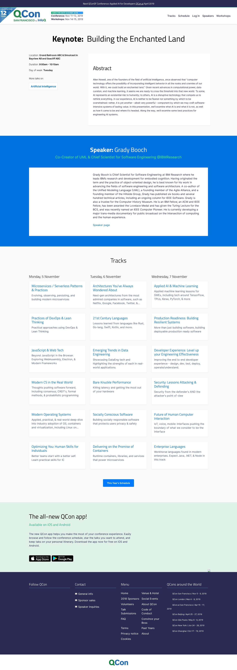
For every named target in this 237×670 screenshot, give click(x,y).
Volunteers (127, 604)
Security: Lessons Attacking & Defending (175, 384)
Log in (196, 15)
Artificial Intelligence (43, 86)
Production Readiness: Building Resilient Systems (176, 320)
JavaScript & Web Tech (48, 350)
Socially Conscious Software (113, 414)
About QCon (149, 604)
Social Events (150, 598)
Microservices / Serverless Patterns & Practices (57, 288)
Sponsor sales (86, 600)
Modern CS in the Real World (52, 382)
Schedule (184, 15)
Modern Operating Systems (51, 414)
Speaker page (101, 225)
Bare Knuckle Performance (112, 382)
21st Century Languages (110, 318)
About (145, 633)
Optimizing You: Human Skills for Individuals (55, 449)
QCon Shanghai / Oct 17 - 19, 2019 (187, 631)
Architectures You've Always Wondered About (113, 288)
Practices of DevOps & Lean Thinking (51, 320)
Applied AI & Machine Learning (176, 286)
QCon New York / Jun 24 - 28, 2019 (188, 625)
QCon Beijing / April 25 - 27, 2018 (187, 614)
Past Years (148, 628)
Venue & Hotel (150, 593)
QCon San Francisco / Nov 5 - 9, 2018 (189, 593)
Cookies (126, 638)
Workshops (223, 15)
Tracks (171, 15)
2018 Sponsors (130, 598)
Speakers (208, 15)
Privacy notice (129, 633)
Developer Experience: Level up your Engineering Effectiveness (176, 352)
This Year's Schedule (118, 483)
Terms (124, 628)
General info (85, 593)
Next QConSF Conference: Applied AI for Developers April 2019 (118, 3)
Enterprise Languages (169, 447)
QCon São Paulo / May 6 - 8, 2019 (187, 620)
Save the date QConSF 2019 (65, 13)
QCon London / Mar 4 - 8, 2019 (186, 599)
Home (124, 593)
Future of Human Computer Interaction (173, 416)
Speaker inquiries (88, 606)
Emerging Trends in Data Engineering (110, 352)
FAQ (123, 618)
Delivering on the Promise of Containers (113, 449)
